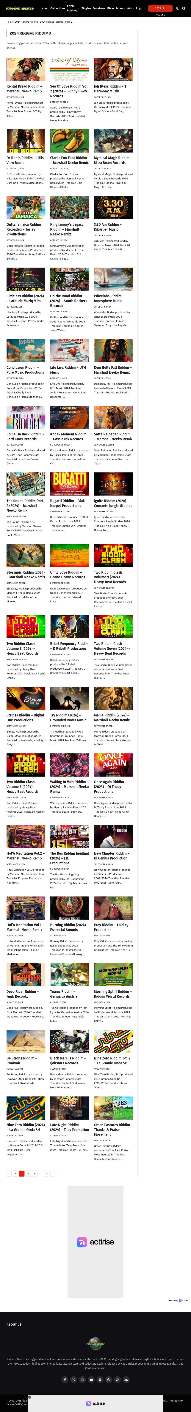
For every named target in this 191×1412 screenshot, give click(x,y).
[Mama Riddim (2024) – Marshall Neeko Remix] (113, 698)
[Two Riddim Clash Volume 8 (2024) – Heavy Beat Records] (26, 626)
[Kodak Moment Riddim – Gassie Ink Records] (69, 417)
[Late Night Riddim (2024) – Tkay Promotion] (69, 1108)
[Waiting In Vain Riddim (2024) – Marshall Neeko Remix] (69, 765)
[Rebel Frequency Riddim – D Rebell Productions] (69, 626)
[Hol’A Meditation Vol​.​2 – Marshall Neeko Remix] (26, 836)
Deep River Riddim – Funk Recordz (23, 994)
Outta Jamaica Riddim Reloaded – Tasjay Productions (24, 229)
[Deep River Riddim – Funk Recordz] (26, 974)
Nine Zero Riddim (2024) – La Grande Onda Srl (26, 1127)
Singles (86, 8)
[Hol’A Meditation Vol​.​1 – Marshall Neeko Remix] (26, 908)
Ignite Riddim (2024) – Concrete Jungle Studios (113, 503)
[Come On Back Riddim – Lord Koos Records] (26, 417)
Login (139, 8)
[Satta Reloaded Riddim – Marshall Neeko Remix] (113, 417)
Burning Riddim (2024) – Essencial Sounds (69, 927)
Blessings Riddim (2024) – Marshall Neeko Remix (26, 574)
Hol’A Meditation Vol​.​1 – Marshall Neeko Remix (25, 927)
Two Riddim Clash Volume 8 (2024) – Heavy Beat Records (22, 649)
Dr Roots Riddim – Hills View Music (25, 160)
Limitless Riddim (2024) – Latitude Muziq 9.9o (25, 298)
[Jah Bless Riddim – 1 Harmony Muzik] (113, 69)
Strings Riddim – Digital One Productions (25, 717)
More (119, 8)
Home (10, 22)
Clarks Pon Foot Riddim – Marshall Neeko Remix (69, 160)
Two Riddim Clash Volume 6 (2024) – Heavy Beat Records (22, 787)
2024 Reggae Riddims (51, 22)
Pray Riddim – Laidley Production (111, 927)
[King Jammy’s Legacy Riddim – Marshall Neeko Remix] (69, 207)
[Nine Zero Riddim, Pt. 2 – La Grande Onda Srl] (113, 1041)
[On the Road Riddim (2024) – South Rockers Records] (69, 279)
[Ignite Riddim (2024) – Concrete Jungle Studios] (113, 484)
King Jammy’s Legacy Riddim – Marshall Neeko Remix (67, 229)
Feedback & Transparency (169, 1400)
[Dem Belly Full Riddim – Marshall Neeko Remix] (113, 350)
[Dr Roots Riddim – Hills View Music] (26, 141)
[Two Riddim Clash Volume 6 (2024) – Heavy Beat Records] (26, 765)
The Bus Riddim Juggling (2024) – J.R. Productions (69, 858)
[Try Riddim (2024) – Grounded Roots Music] (69, 698)
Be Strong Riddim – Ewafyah (22, 1060)
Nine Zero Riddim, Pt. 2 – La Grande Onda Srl (112, 1060)
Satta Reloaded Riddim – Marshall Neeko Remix (113, 436)
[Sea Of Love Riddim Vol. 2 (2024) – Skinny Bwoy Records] (69, 69)
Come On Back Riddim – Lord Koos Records (25, 436)
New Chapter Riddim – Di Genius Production (111, 855)
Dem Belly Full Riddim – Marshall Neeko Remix (113, 370)
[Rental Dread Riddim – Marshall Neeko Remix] (26, 69)
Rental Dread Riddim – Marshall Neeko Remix (24, 88)
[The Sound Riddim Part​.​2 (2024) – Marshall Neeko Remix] (26, 484)
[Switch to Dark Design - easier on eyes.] (177, 8)
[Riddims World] (20, 8)
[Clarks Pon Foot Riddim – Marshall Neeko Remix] (69, 141)
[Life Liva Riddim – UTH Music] (69, 350)
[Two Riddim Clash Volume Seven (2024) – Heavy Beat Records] (113, 626)
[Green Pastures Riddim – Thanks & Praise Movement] (113, 1108)
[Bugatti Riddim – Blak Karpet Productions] (69, 484)
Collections (57, 8)
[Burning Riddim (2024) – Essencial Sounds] (69, 908)
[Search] (183, 8)
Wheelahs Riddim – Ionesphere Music (109, 298)
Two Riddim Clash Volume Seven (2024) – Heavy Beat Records (112, 649)
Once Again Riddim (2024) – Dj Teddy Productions (109, 787)
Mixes (110, 8)
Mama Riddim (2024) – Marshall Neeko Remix (112, 717)
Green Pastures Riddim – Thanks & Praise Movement (113, 1130)
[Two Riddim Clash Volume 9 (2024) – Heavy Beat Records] (113, 555)
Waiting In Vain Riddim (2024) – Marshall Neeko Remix (69, 787)
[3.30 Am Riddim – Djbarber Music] (113, 207)
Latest (44, 8)
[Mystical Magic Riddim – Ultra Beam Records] (113, 141)
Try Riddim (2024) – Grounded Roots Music (68, 717)
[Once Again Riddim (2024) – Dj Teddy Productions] (113, 765)
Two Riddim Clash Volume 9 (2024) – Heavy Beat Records (110, 577)
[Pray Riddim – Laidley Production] (113, 908)
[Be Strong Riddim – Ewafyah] (26, 1041)
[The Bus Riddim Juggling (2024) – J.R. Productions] (69, 836)
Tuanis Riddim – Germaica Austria (63, 994)
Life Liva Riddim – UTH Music (68, 370)
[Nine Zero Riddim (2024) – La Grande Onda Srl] (26, 1108)
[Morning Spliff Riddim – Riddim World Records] (113, 974)
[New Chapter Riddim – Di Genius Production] (113, 836)
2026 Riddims (72, 8)
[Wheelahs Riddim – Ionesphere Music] (113, 279)
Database (99, 8)
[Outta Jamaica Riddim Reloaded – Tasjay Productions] (26, 207)
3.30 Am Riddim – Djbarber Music (108, 227)
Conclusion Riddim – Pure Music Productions (25, 370)
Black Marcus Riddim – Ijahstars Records (68, 1060)
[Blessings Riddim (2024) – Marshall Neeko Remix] (26, 555)
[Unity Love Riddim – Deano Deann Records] (69, 555)
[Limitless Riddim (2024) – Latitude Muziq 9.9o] (26, 279)
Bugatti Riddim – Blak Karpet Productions (67, 503)
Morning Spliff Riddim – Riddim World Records (113, 994)
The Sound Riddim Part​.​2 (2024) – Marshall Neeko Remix (25, 506)
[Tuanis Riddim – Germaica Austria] (69, 974)
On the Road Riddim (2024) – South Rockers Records (68, 301)
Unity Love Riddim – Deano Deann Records (67, 574)
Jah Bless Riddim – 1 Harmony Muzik (110, 88)
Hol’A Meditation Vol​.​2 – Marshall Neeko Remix (26, 855)
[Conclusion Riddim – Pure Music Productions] (26, 350)
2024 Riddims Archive (26, 22)
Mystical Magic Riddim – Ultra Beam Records (113, 160)
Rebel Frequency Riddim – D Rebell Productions (69, 646)
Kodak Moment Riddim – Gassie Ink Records (68, 436)
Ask (129, 8)
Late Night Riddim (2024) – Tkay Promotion (69, 1127)
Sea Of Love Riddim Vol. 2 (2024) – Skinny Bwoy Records (69, 91)
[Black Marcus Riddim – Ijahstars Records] (69, 1041)
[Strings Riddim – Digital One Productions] (26, 698)
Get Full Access (160, 9)
